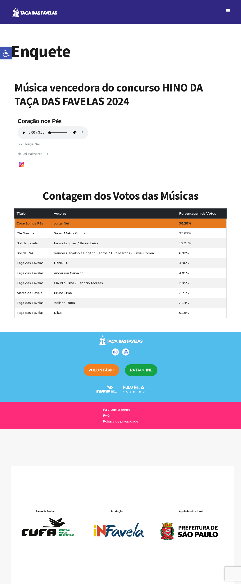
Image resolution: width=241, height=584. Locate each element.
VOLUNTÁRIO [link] (101, 370)
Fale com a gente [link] (116, 409)
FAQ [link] (106, 415)
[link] (6, 53)
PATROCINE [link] (141, 370)
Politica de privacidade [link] (120, 421)
